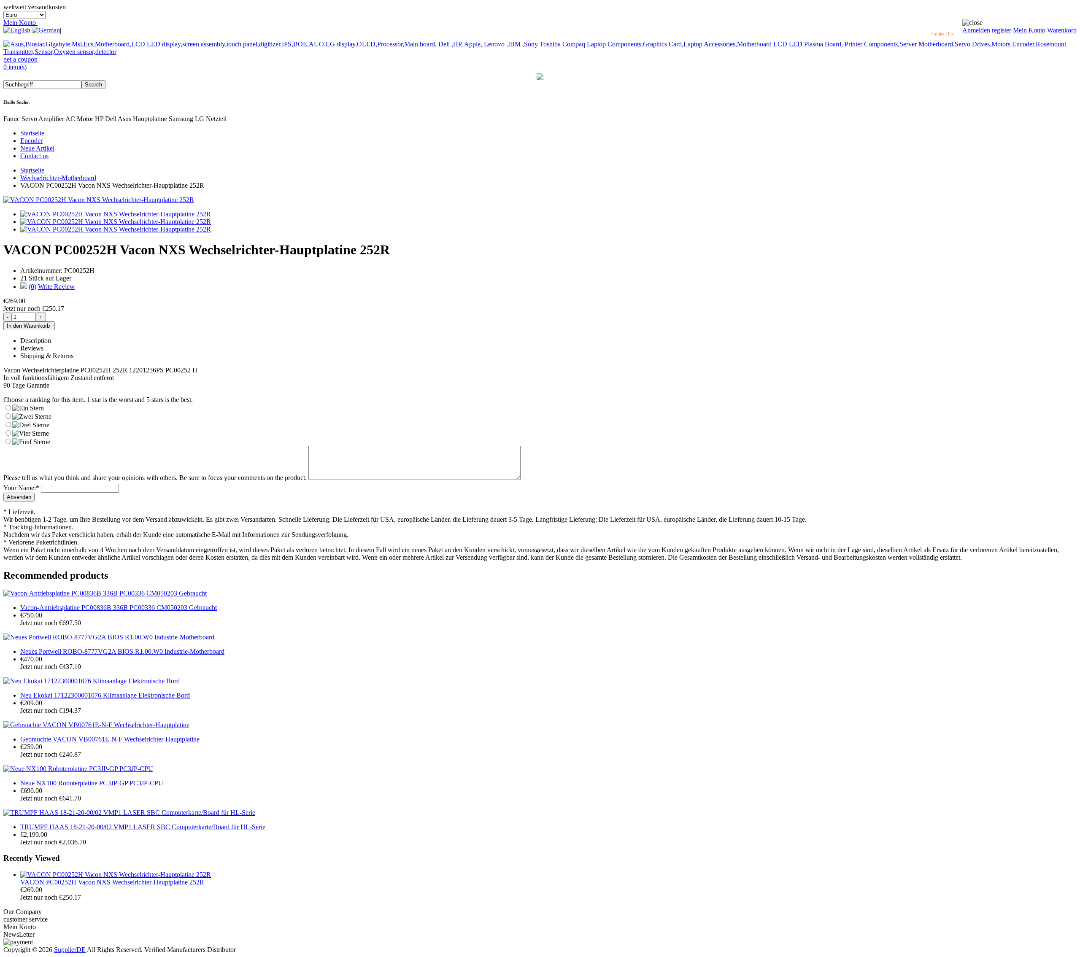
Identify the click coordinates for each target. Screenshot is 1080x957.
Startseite (32, 133)
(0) (32, 286)
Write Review (56, 286)
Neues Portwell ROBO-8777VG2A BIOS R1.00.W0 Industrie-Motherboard (122, 651)
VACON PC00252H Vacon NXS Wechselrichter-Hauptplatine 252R (112, 882)
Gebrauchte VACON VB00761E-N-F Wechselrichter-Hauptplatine (110, 739)
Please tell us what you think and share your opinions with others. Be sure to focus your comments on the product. (155, 477)
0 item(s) (15, 66)
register (1001, 30)
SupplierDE (70, 949)
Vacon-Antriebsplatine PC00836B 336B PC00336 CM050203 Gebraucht (118, 607)
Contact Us (943, 34)
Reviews (31, 348)
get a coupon (20, 59)
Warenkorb (1062, 30)
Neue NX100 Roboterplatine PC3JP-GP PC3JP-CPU (91, 783)
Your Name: (21, 487)
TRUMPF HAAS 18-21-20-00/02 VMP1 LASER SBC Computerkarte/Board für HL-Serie (142, 826)
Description (35, 340)
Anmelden (976, 30)
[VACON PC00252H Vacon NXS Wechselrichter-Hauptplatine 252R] (98, 199)
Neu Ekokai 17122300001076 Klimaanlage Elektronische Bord (105, 695)
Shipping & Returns (46, 355)
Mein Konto (20, 22)
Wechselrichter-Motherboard (58, 177)
